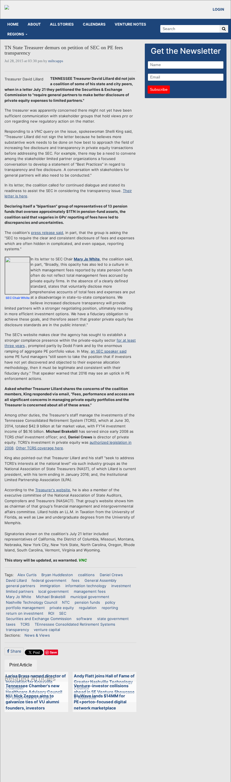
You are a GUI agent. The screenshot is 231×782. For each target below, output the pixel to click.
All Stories (62, 24)
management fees (90, 591)
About (34, 24)
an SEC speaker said (108, 351)
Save (53, 652)
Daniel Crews (111, 575)
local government (53, 591)
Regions (15, 34)
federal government (49, 580)
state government (113, 618)
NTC (66, 602)
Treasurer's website (52, 490)
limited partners (20, 591)
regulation (88, 607)
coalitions (86, 575)
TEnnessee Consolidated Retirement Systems (75, 624)
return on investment (24, 613)
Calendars (94, 24)
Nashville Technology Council (31, 602)
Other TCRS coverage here (39, 448)
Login (218, 9)
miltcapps (55, 61)
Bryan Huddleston (57, 575)
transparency (17, 629)
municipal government (89, 596)
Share (15, 651)
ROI (51, 613)
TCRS (25, 624)
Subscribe (159, 89)
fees (75, 580)
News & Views (37, 635)
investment (121, 585)
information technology (85, 585)
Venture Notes (130, 24)
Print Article (20, 664)
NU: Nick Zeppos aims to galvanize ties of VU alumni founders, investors (32, 701)
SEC (62, 613)
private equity (62, 607)
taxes (10, 624)
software (84, 618)
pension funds (87, 602)
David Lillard (16, 580)
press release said (47, 232)
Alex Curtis (27, 575)
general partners (20, 585)
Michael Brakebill (50, 596)
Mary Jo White (87, 259)
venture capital (47, 629)
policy (110, 602)
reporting (110, 607)
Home (13, 24)
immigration (50, 585)
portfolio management (25, 607)
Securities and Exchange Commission (39, 618)
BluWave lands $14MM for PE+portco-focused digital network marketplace (100, 701)
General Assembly (100, 580)
